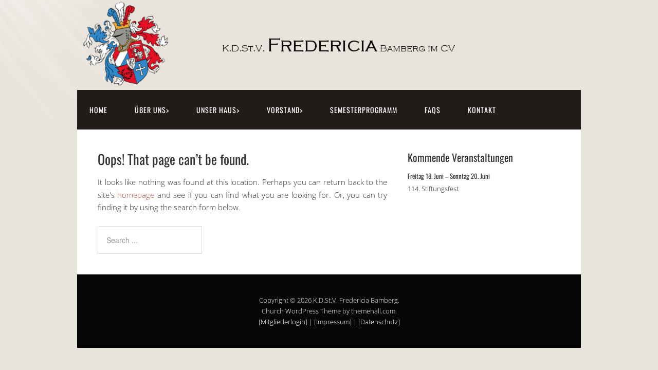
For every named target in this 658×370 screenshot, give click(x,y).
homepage (135, 195)
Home (98, 109)
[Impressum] (333, 321)
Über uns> (152, 109)
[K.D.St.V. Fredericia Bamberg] (295, 78)
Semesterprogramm (363, 109)
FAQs (433, 109)
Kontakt (482, 109)
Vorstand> (285, 109)
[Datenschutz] (379, 321)
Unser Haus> (218, 109)
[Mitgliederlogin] (283, 321)
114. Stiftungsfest (433, 188)
